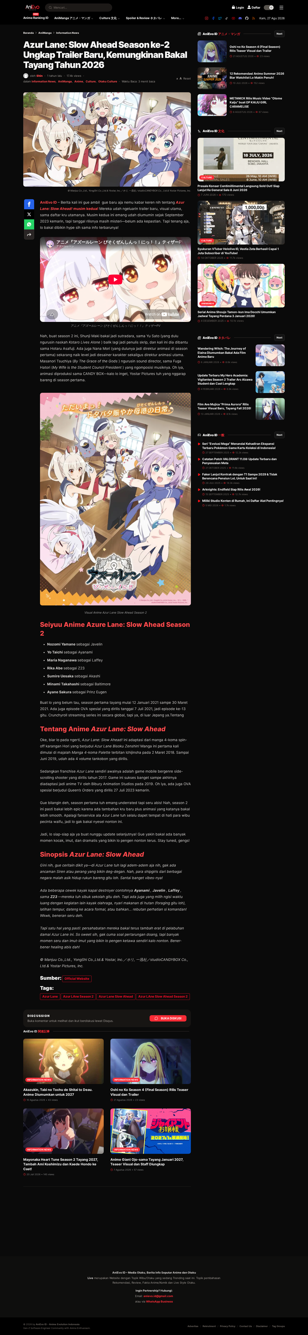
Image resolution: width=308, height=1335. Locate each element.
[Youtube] (233, 18)
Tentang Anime (103, 729)
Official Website (77, 979)
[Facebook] (213, 18)
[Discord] (240, 18)
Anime (78, 81)
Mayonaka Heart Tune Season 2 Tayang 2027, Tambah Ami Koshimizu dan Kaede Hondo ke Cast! (60, 1164)
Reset (187, 78)
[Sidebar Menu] (281, 7)
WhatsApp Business (159, 1301)
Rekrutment (209, 1326)
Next (279, 33)
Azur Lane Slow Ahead (116, 996)
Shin (39, 75)
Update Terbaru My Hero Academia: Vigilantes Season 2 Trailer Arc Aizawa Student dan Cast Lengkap (225, 379)
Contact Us (245, 1326)
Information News (67, 32)
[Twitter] (220, 18)
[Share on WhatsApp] (29, 224)
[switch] (269, 7)
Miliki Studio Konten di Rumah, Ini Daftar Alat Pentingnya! (243, 500)
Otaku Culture (107, 81)
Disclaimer (262, 1326)
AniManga (45, 32)
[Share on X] (29, 214)
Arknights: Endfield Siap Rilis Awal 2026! (231, 489)
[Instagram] (206, 18)
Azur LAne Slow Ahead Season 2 (163, 996)
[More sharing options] (29, 234)
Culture (91, 81)
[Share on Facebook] (29, 204)
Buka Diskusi (171, 1018)
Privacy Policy (227, 1326)
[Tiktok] (226, 18)
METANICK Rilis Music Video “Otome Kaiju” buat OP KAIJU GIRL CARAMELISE (256, 102)
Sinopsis (92, 854)
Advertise (193, 1326)
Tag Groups (278, 1326)
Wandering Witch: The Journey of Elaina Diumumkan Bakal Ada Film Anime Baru (222, 353)
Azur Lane (50, 996)
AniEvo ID (48, 202)
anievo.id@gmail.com (158, 1296)
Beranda (28, 32)
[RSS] (253, 18)
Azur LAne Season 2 (78, 996)
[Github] (246, 18)
